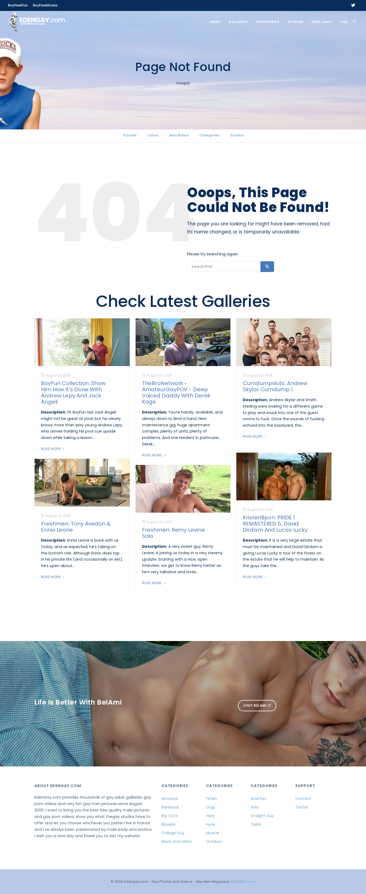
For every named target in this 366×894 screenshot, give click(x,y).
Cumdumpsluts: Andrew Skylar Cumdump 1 (275, 386)
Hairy (210, 815)
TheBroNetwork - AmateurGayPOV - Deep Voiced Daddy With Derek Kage (176, 392)
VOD (344, 22)
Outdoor (214, 841)
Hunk (210, 824)
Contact (303, 798)
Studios (295, 22)
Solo (255, 807)
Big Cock (170, 815)
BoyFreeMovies (45, 5)
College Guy (173, 833)
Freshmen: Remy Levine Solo (173, 533)
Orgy (210, 807)
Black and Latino (177, 841)
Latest (153, 135)
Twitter (301, 807)
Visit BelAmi (255, 705)
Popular (130, 135)
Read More (51, 448)
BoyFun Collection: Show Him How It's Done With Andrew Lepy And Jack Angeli (73, 392)
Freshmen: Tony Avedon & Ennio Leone (76, 527)
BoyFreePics (18, 5)
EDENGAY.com (243, 881)
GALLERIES (238, 22)
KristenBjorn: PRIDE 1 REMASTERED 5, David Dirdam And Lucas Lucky (275, 524)
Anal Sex (258, 798)
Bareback (170, 807)
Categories (267, 22)
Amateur (170, 798)
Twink (256, 824)
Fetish (211, 798)
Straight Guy (262, 815)
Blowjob (168, 824)
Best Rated (179, 135)
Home (215, 22)
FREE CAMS (322, 22)
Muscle (212, 833)
